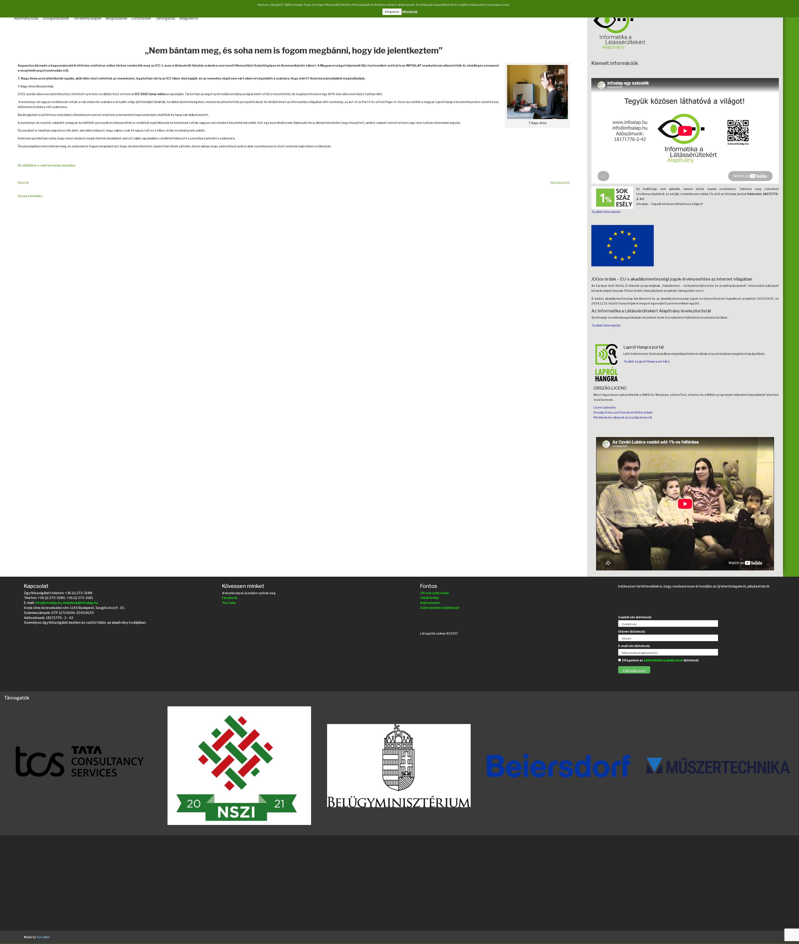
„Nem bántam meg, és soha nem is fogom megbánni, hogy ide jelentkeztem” (294, 51)
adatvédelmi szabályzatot (663, 660)
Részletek (410, 12)
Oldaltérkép (429, 598)
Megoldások (116, 18)
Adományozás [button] (26, 18)
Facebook (229, 598)
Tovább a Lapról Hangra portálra (646, 361)
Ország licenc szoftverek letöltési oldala (622, 412)
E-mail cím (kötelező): (634, 646)
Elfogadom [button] (392, 11)
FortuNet (43, 937)
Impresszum (430, 603)
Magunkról (188, 18)
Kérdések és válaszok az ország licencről (622, 417)
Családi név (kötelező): (635, 617)
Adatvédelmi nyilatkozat (439, 608)
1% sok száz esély (434, 593)
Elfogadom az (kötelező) (660, 660)
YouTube (229, 603)
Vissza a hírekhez (30, 196)
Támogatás (165, 18)
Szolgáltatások (56, 18)
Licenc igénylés (604, 407)
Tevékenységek (87, 18)
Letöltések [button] (141, 18)
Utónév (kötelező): (631, 631)
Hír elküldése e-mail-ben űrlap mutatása (46, 165)
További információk (605, 212)
